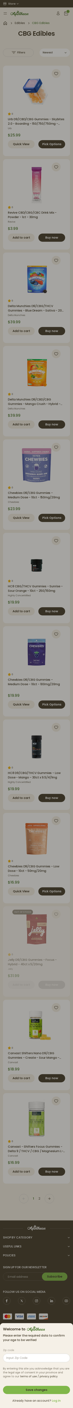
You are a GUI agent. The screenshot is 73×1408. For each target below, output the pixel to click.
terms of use (28, 1376)
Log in (56, 1401)
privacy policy (49, 1376)
